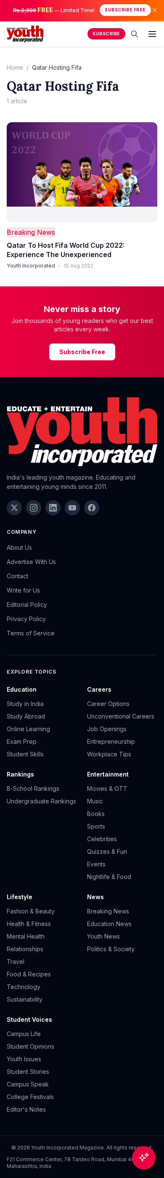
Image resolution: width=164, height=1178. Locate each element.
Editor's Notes (26, 1109)
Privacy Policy (26, 618)
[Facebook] (91, 507)
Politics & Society (111, 948)
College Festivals (30, 1096)
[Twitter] (14, 507)
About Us (19, 547)
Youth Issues (24, 1059)
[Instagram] (33, 507)
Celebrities (102, 838)
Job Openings (107, 728)
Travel (15, 961)
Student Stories (28, 1071)
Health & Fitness (29, 923)
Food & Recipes (29, 974)
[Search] (134, 34)
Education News (109, 923)
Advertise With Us (31, 561)
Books (96, 813)
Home (15, 67)
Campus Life (24, 1033)
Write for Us (23, 590)
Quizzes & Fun (107, 851)
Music (95, 801)
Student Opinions (30, 1046)
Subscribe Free (125, 10)
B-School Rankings (33, 788)
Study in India (25, 703)
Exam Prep (22, 741)
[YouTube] (72, 507)
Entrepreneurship (111, 741)
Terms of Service (31, 633)
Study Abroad (26, 716)
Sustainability (24, 999)
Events (96, 864)
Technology (23, 986)
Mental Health (26, 936)
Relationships (25, 948)
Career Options (108, 703)
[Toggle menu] (152, 34)
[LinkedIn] (53, 507)
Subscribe (106, 34)
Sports (96, 826)
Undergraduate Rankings (41, 801)
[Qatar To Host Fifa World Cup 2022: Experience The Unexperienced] (82, 172)
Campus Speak (28, 1084)
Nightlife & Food (109, 876)
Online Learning (28, 728)
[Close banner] (155, 10)
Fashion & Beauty (31, 911)
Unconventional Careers (120, 716)
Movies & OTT (107, 788)
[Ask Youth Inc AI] (144, 1158)
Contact (17, 576)
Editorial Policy (27, 604)
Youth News (103, 936)
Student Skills (25, 754)
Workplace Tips (109, 754)
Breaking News (31, 232)
